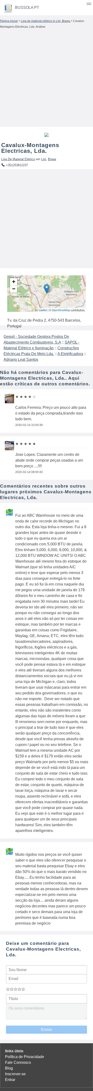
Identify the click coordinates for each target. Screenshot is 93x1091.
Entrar (10, 1080)
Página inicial (9, 21)
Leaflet (43, 310)
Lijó (43, 159)
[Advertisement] (46, 79)
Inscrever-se (15, 1074)
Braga (52, 159)
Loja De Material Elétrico (18, 159)
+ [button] (13, 282)
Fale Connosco (18, 1062)
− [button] (13, 289)
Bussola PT (27, 7)
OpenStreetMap (61, 310)
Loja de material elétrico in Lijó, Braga (46, 21)
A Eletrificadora (70, 354)
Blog (9, 1068)
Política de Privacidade (24, 1057)
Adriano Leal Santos (21, 359)
